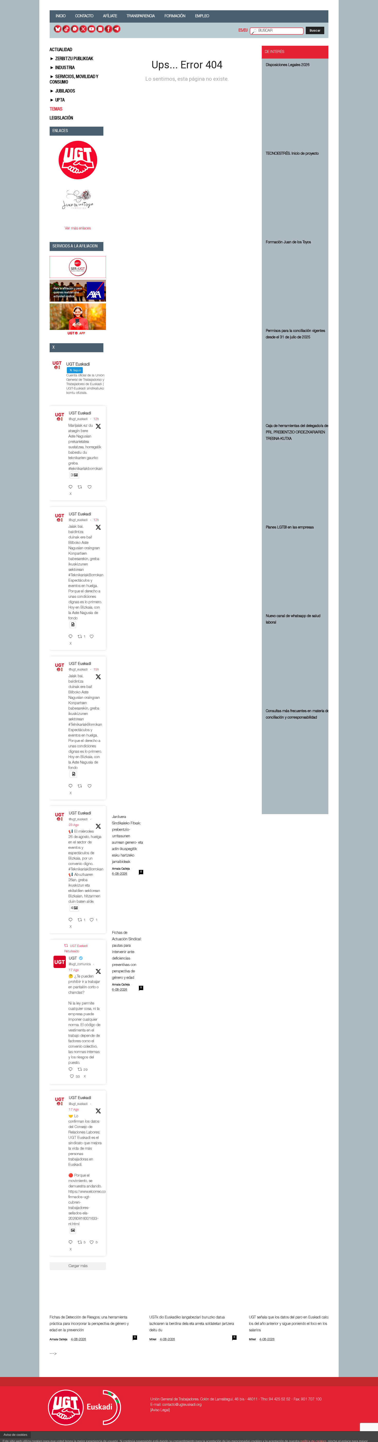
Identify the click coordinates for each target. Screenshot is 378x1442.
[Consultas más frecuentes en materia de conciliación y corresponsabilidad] (298, 761)
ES (241, 31)
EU (246, 31)
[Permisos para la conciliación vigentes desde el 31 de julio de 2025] (298, 381)
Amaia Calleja (121, 869)
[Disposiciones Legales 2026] (298, 108)
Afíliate (110, 16)
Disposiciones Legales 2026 (288, 65)
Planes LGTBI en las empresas (290, 527)
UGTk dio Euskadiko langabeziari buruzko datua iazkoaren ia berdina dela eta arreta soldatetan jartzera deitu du (191, 1324)
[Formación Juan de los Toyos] (298, 285)
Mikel (152, 1339)
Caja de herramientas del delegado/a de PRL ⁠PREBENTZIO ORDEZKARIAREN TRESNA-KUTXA (297, 432)
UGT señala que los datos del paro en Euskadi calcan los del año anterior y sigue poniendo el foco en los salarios (290, 1324)
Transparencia (141, 16)
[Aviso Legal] (160, 1410)
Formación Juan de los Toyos (288, 242)
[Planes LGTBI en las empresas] (298, 571)
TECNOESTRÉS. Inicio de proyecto (292, 154)
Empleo (202, 16)
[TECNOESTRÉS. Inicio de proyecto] (298, 197)
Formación (175, 16)
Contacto (84, 16)
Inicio (61, 16)
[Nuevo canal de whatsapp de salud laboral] (298, 666)
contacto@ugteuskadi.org (182, 1405)
